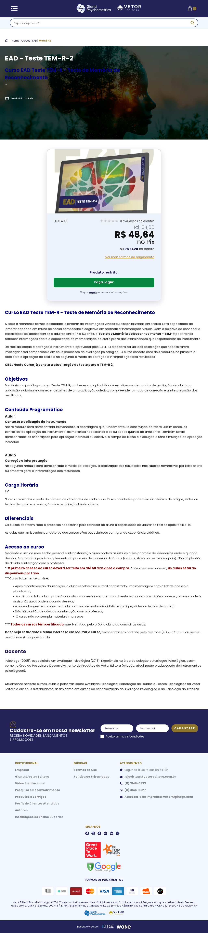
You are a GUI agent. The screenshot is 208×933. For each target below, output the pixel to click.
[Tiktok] (99, 833)
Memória (45, 40)
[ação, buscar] (192, 23)
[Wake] (124, 927)
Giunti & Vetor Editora (32, 776)
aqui (92, 292)
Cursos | (26, 40)
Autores (21, 810)
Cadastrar (184, 728)
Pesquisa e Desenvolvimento (37, 790)
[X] (117, 833)
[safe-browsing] (103, 866)
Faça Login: (104, 282)
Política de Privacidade (91, 776)
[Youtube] (105, 833)
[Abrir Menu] (14, 8)
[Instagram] (93, 833)
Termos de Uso (85, 770)
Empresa (22, 770)
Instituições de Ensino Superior (39, 817)
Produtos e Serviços (30, 797)
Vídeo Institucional (29, 783)
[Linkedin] (111, 833)
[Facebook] (87, 833)
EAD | (35, 40)
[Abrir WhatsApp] (198, 923)
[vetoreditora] (103, 8)
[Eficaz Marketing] (108, 927)
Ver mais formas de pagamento (129, 257)
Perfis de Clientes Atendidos (37, 803)
